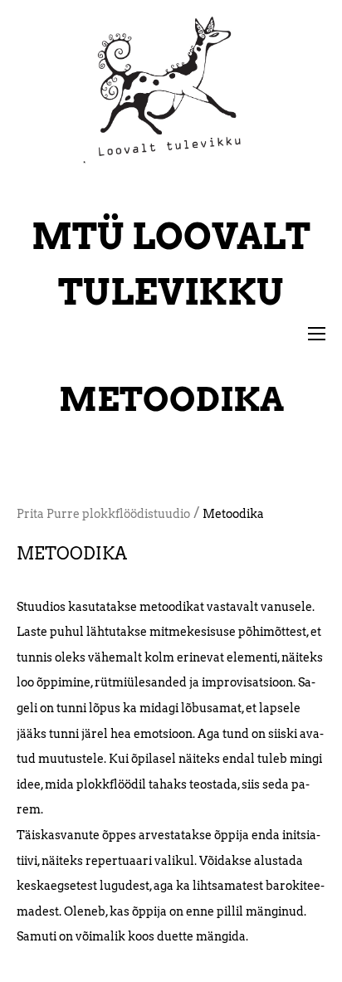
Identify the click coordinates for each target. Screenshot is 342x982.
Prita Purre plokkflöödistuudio (103, 513)
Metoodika (233, 513)
